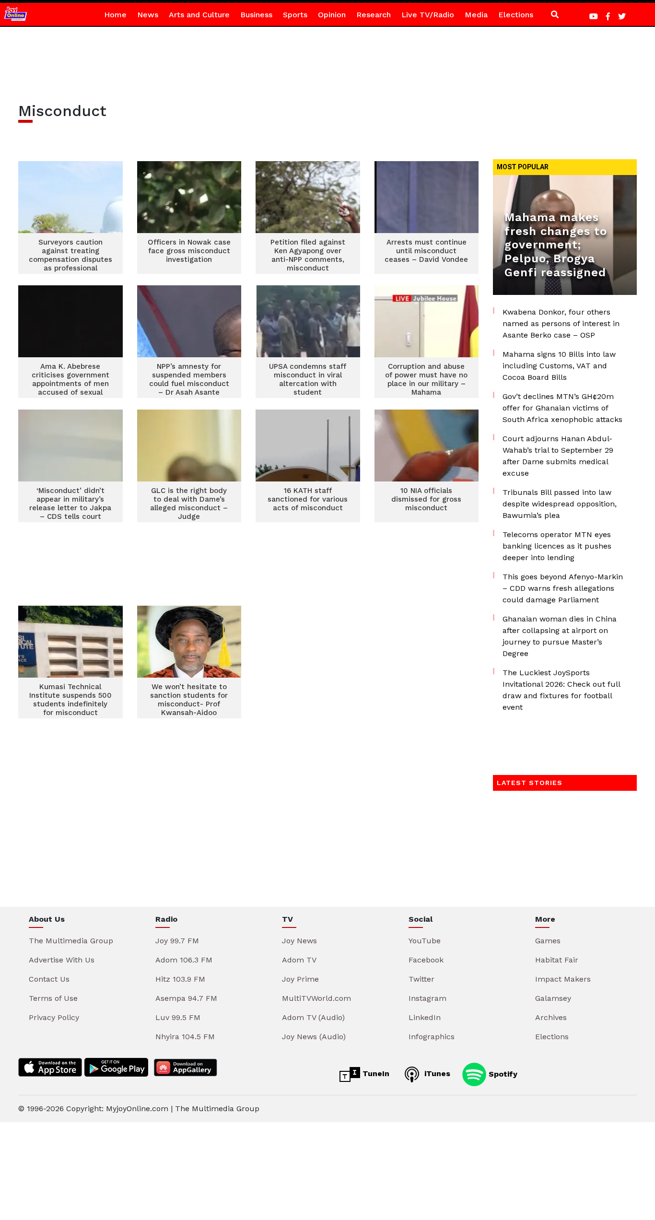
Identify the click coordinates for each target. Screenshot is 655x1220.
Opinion (332, 14)
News (147, 14)
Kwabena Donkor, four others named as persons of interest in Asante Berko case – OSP (561, 323)
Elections (515, 14)
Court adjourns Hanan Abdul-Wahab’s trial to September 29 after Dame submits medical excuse (558, 456)
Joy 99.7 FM (177, 940)
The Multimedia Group (71, 940)
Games (548, 940)
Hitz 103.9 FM (180, 979)
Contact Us (49, 979)
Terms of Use (53, 998)
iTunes (436, 1073)
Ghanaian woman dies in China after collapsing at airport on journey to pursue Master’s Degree (560, 636)
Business (256, 14)
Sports (295, 14)
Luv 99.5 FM (177, 1017)
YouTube (425, 940)
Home (115, 14)
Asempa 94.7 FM (186, 998)
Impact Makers (563, 979)
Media (476, 14)
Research (373, 14)
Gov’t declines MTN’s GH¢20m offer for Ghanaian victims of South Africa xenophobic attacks (562, 408)
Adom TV (299, 959)
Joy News (299, 940)
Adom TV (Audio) (313, 1017)
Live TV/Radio (427, 14)
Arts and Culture (199, 14)
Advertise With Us (61, 959)
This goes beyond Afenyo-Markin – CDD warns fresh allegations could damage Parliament (563, 588)
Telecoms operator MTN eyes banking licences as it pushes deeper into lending (557, 546)
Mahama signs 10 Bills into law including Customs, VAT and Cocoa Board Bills (559, 366)
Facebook (426, 959)
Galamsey (553, 998)
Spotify (501, 1073)
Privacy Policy (54, 1017)
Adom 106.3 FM (183, 959)
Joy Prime (300, 979)
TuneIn (374, 1073)
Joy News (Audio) (314, 1036)
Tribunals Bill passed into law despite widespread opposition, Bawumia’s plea (560, 504)
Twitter (421, 979)
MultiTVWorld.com (316, 998)
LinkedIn (425, 1017)
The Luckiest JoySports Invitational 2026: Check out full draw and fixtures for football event (561, 690)
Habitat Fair (556, 959)
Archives (551, 1017)
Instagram (427, 998)
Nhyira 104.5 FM (185, 1036)
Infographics (432, 1036)
